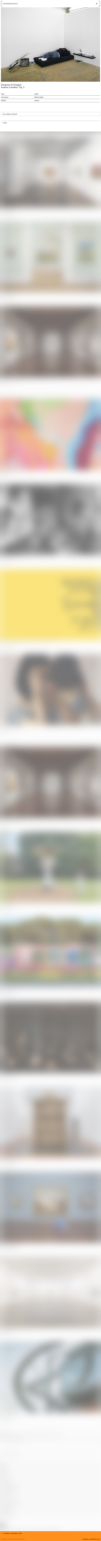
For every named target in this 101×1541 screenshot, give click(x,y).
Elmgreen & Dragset (11, 84)
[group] (50, 44)
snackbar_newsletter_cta (91, 1539)
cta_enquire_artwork (10, 114)
